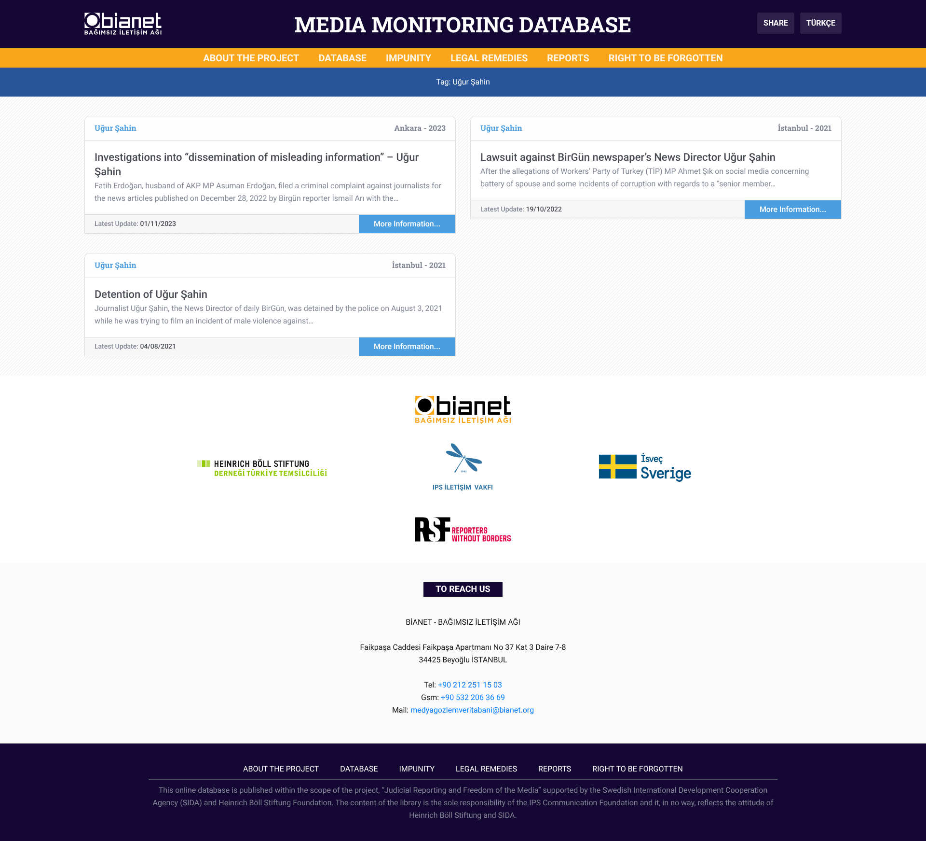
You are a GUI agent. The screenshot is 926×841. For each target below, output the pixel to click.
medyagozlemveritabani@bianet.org (472, 710)
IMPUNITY (408, 58)
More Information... (407, 223)
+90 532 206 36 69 (473, 697)
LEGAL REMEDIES (489, 58)
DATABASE (343, 58)
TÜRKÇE (820, 23)
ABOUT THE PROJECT (251, 58)
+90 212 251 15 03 (470, 684)
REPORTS (568, 58)
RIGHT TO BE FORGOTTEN (666, 58)
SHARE (775, 23)
